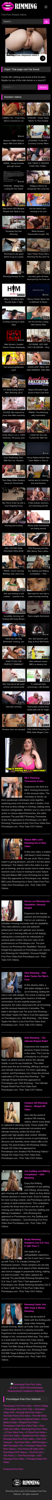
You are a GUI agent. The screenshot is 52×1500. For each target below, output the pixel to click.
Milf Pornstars (39, 1442)
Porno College (41, 1406)
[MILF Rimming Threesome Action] (11, 797)
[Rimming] (21, 6)
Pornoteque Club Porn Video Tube (20, 1426)
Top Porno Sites (22, 1442)
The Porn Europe (26, 1455)
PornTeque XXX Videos (15, 1452)
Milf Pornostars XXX (13, 1445)
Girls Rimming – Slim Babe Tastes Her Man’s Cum (36, 976)
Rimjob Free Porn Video (34, 1436)
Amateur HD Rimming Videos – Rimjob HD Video (35, 1106)
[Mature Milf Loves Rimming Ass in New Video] (11, 858)
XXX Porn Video (11, 1436)
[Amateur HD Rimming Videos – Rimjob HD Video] (11, 1122)
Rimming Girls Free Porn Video (18, 1439)
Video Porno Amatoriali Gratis (24, 1419)
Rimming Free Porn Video (34, 1429)
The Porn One (36, 1452)
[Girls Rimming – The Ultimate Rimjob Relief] (11, 1057)
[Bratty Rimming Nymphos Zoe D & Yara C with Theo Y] (11, 1258)
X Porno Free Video (35, 1432)
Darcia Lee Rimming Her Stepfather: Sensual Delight (37, 904)
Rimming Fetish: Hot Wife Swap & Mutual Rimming (35, 1307)
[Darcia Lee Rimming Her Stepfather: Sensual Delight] (11, 920)
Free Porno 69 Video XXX (31, 1449)
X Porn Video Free (14, 1432)
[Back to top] (43, 1491)
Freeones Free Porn (13, 1469)
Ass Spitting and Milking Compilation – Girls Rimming (37, 1174)
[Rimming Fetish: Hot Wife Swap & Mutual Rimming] (11, 1323)
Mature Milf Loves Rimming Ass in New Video (35, 843)
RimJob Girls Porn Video (29, 1412)
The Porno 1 (9, 1455)
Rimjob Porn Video (28, 1422)
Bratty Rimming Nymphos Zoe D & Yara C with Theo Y (36, 1242)
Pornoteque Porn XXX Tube (19, 1409)
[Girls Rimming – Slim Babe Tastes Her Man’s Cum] (11, 992)
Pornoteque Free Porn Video (17, 1406)
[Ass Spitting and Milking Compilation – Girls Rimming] (11, 1190)
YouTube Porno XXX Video (16, 1416)
